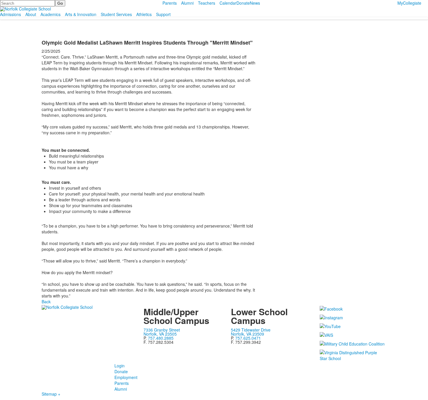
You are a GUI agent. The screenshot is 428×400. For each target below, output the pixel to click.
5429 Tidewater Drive (250, 330)
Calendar (228, 3)
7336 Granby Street (162, 330)
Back (46, 301)
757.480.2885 (161, 338)
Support (163, 14)
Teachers (206, 3)
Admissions (10, 14)
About (30, 14)
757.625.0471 (248, 338)
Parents (169, 3)
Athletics (144, 14)
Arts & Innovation (80, 14)
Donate (243, 3)
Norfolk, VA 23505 (160, 334)
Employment (125, 377)
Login (119, 366)
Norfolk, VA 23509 (247, 334)
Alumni (187, 3)
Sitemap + (51, 394)
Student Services (116, 14)
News (255, 3)
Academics (50, 14)
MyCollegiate (409, 3)
